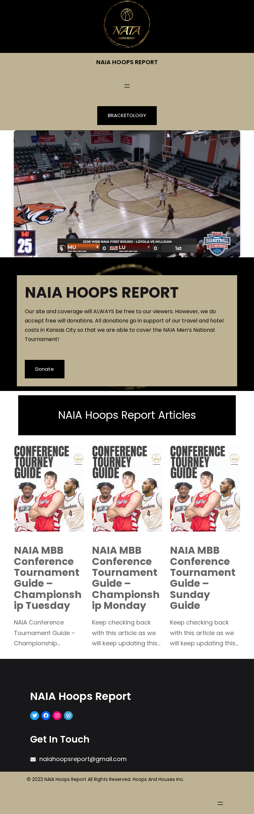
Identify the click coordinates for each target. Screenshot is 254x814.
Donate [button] (44, 368)
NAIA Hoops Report (127, 62)
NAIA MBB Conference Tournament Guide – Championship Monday (126, 578)
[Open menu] (127, 86)
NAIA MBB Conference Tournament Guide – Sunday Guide (202, 578)
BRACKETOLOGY (127, 115)
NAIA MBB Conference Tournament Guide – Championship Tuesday (48, 578)
